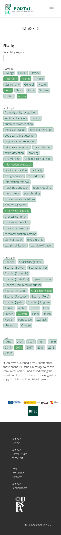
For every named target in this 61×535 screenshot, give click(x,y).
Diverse (35, 73)
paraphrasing (32, 193)
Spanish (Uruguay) (38, 302)
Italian (47, 314)
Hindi (35, 314)
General (29, 84)
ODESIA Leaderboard (20, 486)
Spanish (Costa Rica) (17, 279)
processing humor (16, 216)
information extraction (18, 164)
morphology (12, 193)
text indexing (35, 176)
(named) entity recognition (20, 112)
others (22, 96)
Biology (9, 73)
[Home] (20, 9)
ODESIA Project (16, 441)
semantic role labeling (38, 159)
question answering (16, 228)
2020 (53, 342)
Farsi (46, 308)
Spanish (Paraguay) (16, 296)
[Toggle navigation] (51, 8)
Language (9, 258)
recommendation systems (20, 234)
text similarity (35, 240)
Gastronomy (12, 84)
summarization (14, 240)
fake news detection (17, 147)
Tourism (44, 90)
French (9, 314)
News (19, 90)
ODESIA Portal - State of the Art (19, 454)
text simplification (15, 245)
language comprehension (20, 141)
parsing (36, 118)
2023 (20, 342)
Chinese (26, 325)
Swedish (41, 320)
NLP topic (9, 108)
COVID (22, 73)
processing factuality (17, 211)
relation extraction (16, 170)
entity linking (12, 159)
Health (43, 84)
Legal (8, 90)
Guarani (22, 314)
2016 (40, 347)
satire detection (14, 153)
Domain (8, 69)
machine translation (16, 188)
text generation (14, 176)
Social (31, 90)
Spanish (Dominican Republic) (23, 285)
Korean (9, 320)
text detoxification (41, 245)
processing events (15, 205)
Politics (9, 96)
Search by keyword (14, 52)
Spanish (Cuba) (42, 279)
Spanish (9, 262)
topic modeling (42, 188)
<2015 (9, 353)
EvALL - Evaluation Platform (18, 473)
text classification (15, 130)
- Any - (8, 342)
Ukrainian (10, 325)
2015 (51, 347)
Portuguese (25, 320)
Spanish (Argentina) (30, 262)
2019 (8, 347)
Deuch (34, 308)
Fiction (26, 79)
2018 (19, 347)
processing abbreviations (20, 199)
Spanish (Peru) (40, 296)
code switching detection (20, 135)
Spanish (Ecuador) (15, 291)
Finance (39, 79)
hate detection (42, 147)
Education (11, 79)
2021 (42, 342)
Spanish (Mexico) (41, 291)
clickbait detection (41, 130)
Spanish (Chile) (38, 267)
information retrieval (17, 182)
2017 (30, 347)
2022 (31, 342)
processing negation (17, 222)
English (9, 308)
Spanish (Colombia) (16, 273)
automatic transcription (19, 124)
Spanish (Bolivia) (14, 267)
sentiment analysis (16, 118)
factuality (37, 170)
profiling (33, 153)
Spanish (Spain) (14, 302)
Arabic (22, 308)
